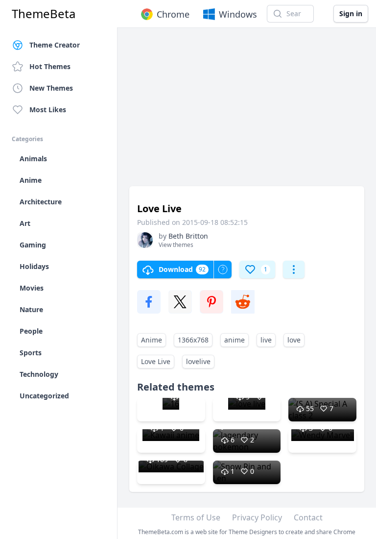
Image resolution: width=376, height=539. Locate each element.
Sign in (350, 13)
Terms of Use (195, 517)
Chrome (173, 14)
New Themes (51, 88)
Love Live (155, 361)
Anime (151, 339)
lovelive (198, 361)
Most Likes (47, 109)
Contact (308, 517)
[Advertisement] (246, 111)
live (266, 339)
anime (234, 339)
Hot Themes (49, 66)
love (294, 339)
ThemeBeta (43, 14)
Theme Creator (54, 44)
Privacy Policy (257, 517)
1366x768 (193, 339)
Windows (238, 14)
